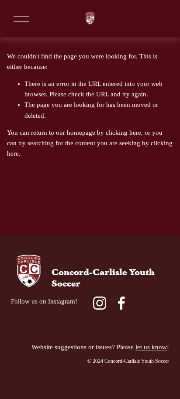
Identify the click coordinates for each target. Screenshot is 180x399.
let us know (151, 347)
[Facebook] (121, 303)
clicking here (123, 132)
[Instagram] (100, 303)
